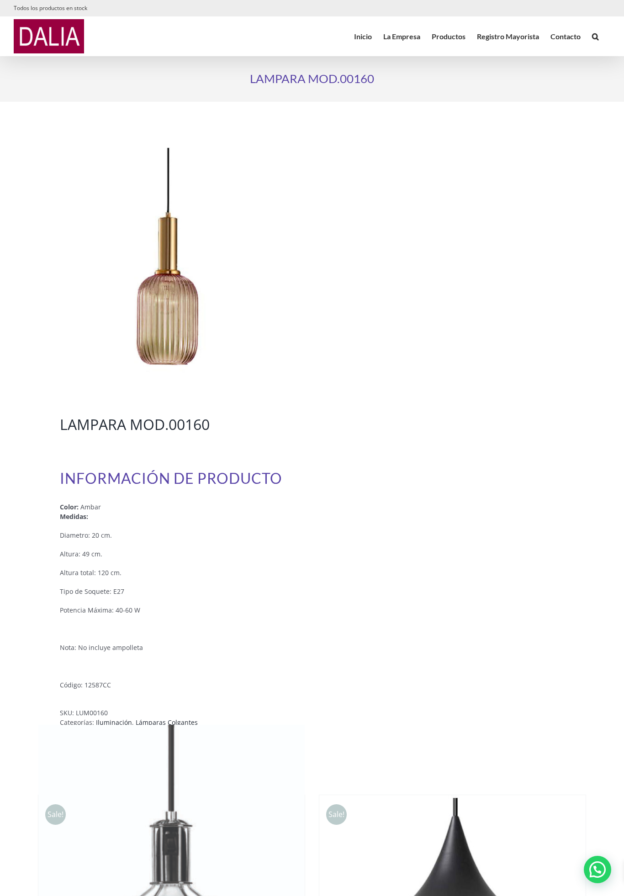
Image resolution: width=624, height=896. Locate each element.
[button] (595, 36)
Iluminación (114, 722)
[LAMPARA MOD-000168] (169, 260)
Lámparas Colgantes (167, 722)
